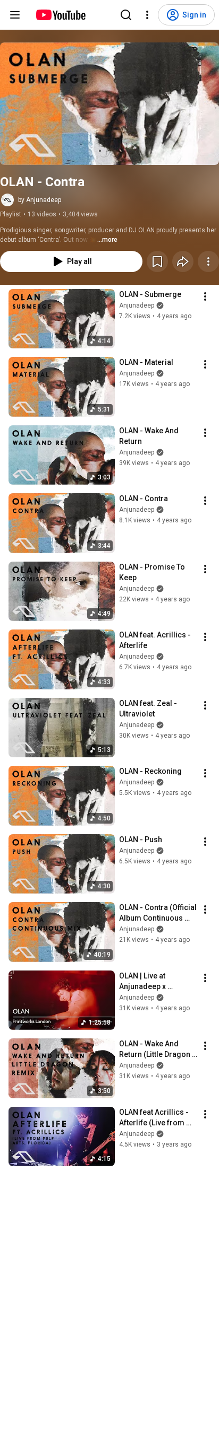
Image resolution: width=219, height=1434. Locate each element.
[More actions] (208, 261)
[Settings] (147, 14)
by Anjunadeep (39, 200)
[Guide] (15, 14)
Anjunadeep (136, 305)
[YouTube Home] (60, 15)
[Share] (182, 261)
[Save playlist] (157, 261)
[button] (109, 103)
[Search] (126, 14)
